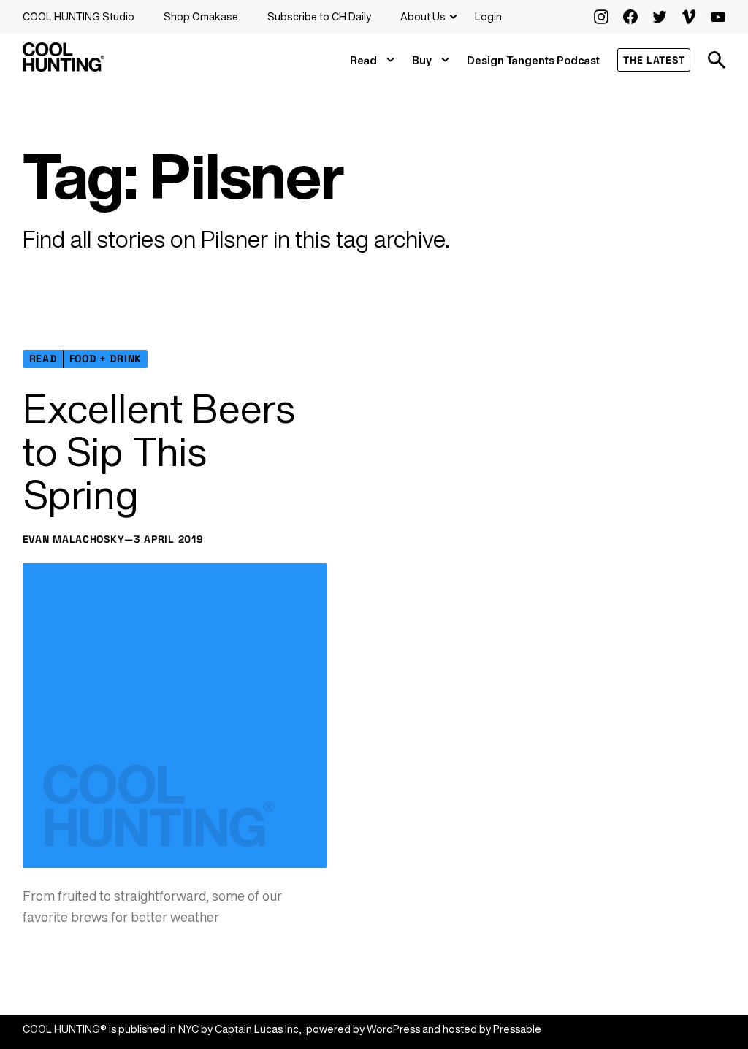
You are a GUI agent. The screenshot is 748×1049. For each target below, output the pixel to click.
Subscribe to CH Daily (319, 16)
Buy (422, 60)
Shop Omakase (201, 16)
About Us (423, 16)
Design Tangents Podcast (533, 60)
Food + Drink (105, 358)
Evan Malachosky (74, 539)
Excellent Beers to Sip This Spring (158, 451)
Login (488, 16)
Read (363, 60)
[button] (716, 59)
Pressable (517, 1029)
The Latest (653, 59)
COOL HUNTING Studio (78, 16)
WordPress (393, 1029)
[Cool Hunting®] (63, 67)
